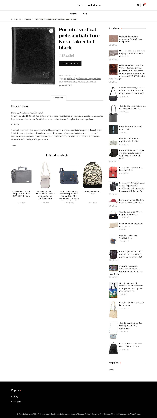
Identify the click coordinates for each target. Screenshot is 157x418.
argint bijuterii (69, 78)
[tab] (58, 98)
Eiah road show (89, 5)
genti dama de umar (83, 78)
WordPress (135, 414)
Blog (85, 14)
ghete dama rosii (70, 82)
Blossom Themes (111, 414)
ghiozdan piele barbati (87, 82)
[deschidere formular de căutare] (138, 5)
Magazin (74, 14)
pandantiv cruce (65, 85)
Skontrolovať (70, 63)
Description (58, 97)
